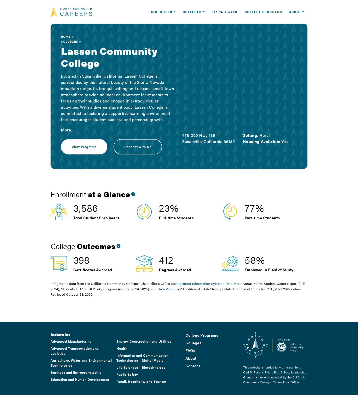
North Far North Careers (71, 11)
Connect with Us (137, 146)
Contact (192, 365)
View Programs (84, 146)
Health (121, 348)
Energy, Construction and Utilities (143, 341)
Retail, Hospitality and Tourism (141, 381)
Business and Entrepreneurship (76, 372)
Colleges (69, 41)
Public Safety (127, 374)
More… (68, 129)
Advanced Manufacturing (71, 341)
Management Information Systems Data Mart (206, 283)
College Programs (201, 335)
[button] (163, 12)
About (191, 358)
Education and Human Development (80, 379)
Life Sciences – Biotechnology (140, 367)
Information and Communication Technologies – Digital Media (142, 358)
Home (65, 36)
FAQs (190, 350)
